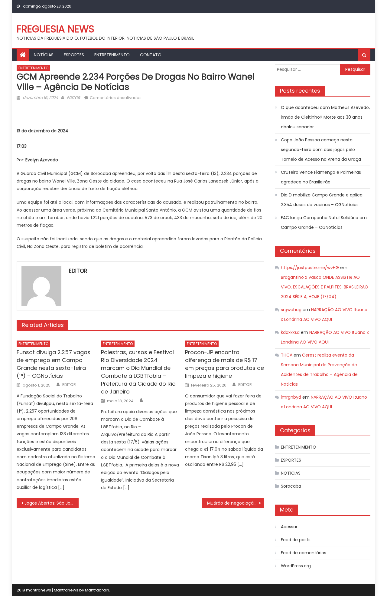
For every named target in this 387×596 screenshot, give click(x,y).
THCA (286, 355)
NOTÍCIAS (44, 55)
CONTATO (150, 55)
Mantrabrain (97, 590)
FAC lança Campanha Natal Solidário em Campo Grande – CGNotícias (324, 222)
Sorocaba (291, 486)
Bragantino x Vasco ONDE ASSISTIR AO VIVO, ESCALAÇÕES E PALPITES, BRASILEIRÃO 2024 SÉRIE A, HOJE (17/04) (324, 287)
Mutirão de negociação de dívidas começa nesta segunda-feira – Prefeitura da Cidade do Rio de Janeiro (235, 503)
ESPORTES (74, 55)
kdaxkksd (290, 332)
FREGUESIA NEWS (55, 29)
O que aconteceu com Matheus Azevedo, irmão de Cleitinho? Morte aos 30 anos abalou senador (325, 117)
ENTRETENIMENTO (112, 55)
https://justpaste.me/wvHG (310, 268)
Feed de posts (296, 540)
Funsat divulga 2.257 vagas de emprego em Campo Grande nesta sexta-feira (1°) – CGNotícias (53, 364)
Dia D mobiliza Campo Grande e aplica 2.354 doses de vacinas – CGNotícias (322, 200)
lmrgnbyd (291, 397)
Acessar (289, 527)
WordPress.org (296, 566)
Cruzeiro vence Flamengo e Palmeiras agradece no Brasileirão (321, 177)
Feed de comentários (303, 553)
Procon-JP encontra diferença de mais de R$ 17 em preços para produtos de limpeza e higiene (224, 364)
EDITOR (73, 97)
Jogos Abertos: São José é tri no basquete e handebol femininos (51, 503)
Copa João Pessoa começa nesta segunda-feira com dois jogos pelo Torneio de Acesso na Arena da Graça (321, 149)
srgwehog (291, 310)
